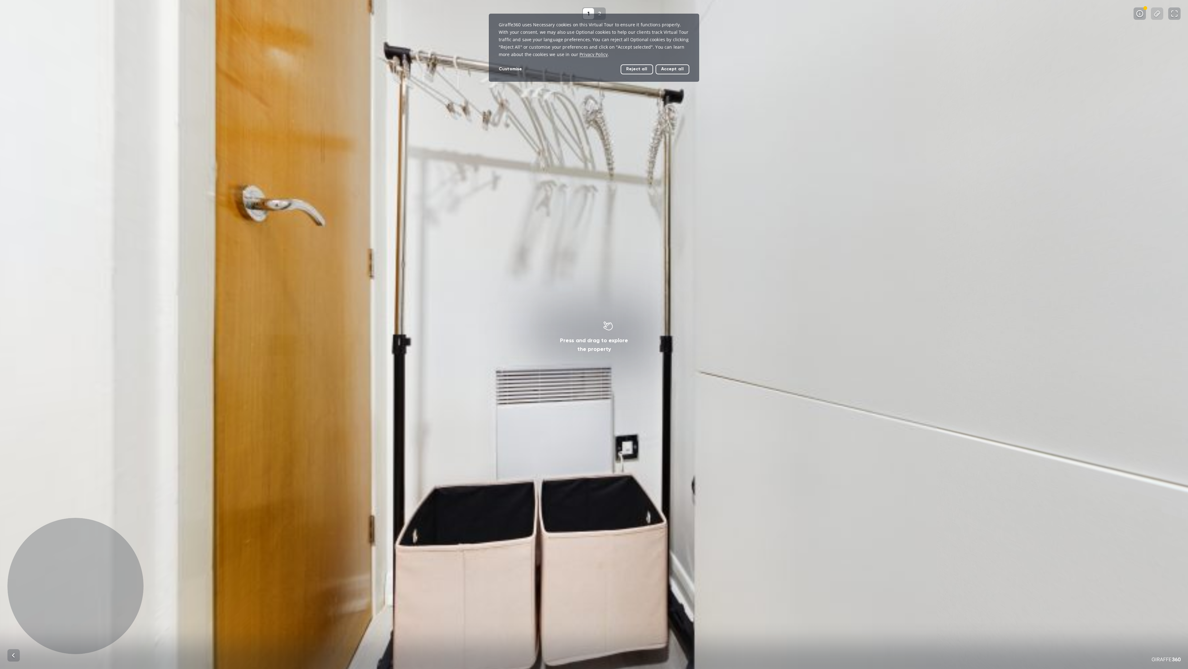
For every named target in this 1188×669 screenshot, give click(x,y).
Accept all (672, 69)
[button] (75, 586)
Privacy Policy (593, 54)
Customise (510, 69)
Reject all (636, 69)
